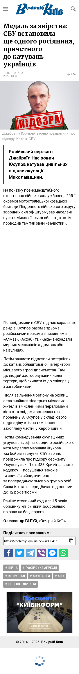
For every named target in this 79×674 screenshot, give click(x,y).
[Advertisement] (39, 273)
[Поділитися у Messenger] (52, 553)
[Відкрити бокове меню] (5, 8)
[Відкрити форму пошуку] (73, 8)
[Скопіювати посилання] (71, 541)
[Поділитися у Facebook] (8, 553)
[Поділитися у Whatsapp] (63, 553)
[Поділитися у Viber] (41, 553)
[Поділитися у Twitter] (19, 553)
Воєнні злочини (22, 584)
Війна (13, 568)
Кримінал (16, 576)
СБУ (61, 576)
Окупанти (41, 576)
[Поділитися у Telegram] (30, 553)
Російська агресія (41, 568)
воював (10, 511)
